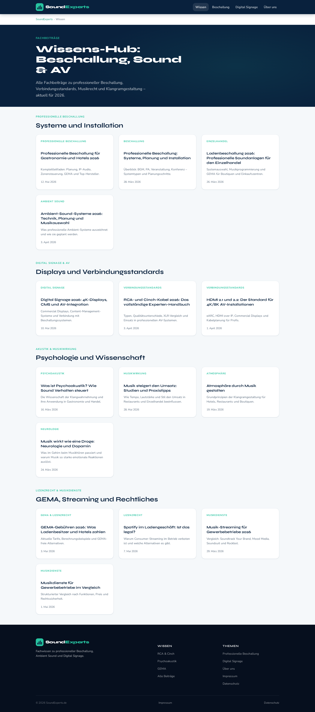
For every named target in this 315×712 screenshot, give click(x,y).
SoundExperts (44, 19)
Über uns (270, 7)
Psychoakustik (167, 661)
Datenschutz (231, 684)
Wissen (200, 7)
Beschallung (221, 7)
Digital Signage (247, 7)
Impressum (230, 676)
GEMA (162, 669)
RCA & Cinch (166, 654)
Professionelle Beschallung (241, 654)
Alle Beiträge (166, 676)
